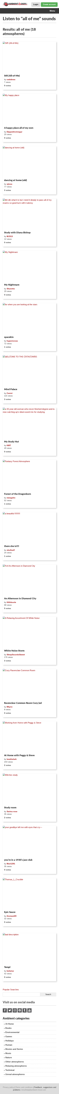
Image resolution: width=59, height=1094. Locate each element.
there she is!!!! (11, 546)
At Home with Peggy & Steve (19, 755)
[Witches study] (29, 789)
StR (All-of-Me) (12, 76)
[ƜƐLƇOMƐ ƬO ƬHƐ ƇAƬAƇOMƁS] (29, 371)
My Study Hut (11, 442)
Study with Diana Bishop (17, 232)
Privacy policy (8, 1087)
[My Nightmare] (29, 266)
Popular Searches (11, 989)
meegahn (11, 498)
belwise (10, 971)
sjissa (9, 184)
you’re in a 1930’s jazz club (18, 860)
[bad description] (29, 949)
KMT (9, 445)
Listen (9, 70)
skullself (11, 550)
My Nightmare (11, 285)
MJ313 (10, 236)
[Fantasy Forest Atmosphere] (29, 476)
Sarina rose (12, 811)
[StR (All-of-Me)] (29, 57)
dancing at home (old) (15, 180)
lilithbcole (11, 602)
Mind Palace (10, 389)
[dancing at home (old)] (29, 162)
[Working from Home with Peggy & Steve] (29, 737)
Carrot (9, 393)
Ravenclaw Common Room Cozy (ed (23, 703)
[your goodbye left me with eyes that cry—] (29, 842)
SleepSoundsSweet (16, 654)
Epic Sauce (9, 912)
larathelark (12, 759)
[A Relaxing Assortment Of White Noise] (29, 632)
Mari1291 (11, 864)
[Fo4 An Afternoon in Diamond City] (29, 580)
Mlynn (9, 707)
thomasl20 (11, 916)
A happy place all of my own (18, 128)
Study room (10, 807)
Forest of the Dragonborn (17, 494)
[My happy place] (29, 110)
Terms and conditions (24, 1087)
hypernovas (12, 341)
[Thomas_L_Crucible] (29, 894)
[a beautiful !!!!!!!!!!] (29, 528)
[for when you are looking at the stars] (29, 319)
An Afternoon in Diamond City (20, 598)
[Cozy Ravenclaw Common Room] (29, 685)
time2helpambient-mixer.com (33, 1090)
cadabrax (11, 79)
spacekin (9, 337)
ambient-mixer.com (16, 4)
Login (35, 4)
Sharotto (11, 289)
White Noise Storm (14, 651)
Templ (7, 967)
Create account (49, 4)
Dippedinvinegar (14, 132)
